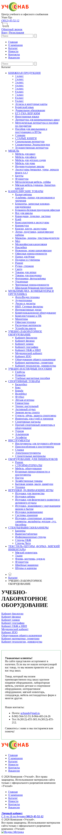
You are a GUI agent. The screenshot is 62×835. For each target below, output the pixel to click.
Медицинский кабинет (28, 353)
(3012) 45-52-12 (10, 20)
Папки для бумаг (25, 256)
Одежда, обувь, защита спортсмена (35, 415)
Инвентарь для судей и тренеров (34, 418)
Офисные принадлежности (31, 253)
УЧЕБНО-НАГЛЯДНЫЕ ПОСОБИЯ (30, 368)
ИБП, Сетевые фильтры (29, 306)
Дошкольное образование (30, 110)
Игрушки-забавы (25, 496)
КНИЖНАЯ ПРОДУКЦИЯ (24, 72)
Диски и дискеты (25, 303)
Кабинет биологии (26, 337)
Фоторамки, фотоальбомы (30, 278)
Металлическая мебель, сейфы (33, 181)
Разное (19, 262)
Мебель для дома (25, 163)
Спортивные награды (28, 421)
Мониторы (21, 318)
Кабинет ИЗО (23, 356)
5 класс (19, 88)
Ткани (19, 555)
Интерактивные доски (28, 309)
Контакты (14, 54)
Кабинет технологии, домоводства (35, 365)
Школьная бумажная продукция (34, 287)
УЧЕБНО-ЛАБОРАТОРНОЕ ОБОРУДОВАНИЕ (25, 333)
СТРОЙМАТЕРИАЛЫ (28, 465)
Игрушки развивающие (29, 512)
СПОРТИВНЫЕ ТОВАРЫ (24, 381)
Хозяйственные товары (29, 480)
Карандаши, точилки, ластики (33, 216)
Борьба (19, 390)
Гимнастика (22, 403)
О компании (15, 45)
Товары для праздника (28, 275)
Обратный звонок (11, 29)
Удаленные (21, 281)
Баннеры (20, 530)
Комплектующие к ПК (28, 315)
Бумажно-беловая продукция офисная (37, 209)
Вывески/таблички (26, 533)
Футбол (19, 396)
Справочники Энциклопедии (32, 144)
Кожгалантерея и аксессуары (32, 222)
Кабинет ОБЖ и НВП (28, 350)
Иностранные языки (27, 116)
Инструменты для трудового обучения (37, 443)
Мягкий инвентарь (26, 552)
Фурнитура (21, 178)
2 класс (19, 79)
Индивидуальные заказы (29, 166)
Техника (20, 487)
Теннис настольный (27, 406)
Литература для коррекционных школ (37, 119)
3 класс (19, 82)
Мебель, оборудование (28, 468)
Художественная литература (31, 147)
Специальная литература (29, 141)
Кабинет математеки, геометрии (34, 362)
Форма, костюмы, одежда (30, 558)
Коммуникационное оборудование (35, 312)
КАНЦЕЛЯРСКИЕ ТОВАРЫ (25, 191)
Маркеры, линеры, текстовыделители (37, 238)
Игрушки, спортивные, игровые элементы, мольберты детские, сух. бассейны (35, 521)
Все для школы (24, 213)
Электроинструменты (28, 452)
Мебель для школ (25, 153)
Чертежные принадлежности (32, 284)
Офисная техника (25, 322)
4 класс (19, 85)
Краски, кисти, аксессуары (31, 228)
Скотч (18, 269)
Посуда (19, 477)
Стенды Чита (23, 543)
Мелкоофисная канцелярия (31, 244)
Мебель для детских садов (30, 160)
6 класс (19, 91)
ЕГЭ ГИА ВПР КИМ (27, 113)
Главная (13, 41)
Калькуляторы (23, 194)
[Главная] (10, 574)
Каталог (13, 48)
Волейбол (21, 393)
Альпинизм (22, 434)
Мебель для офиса (25, 157)
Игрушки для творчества (29, 493)
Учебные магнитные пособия (32, 378)
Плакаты (20, 375)
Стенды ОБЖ (23, 540)
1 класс (19, 76)
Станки (19, 449)
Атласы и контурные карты (31, 104)
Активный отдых (25, 409)
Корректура (22, 225)
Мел (17, 241)
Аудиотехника (23, 300)
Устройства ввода (25, 328)
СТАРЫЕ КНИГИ (26, 138)
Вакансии (14, 57)
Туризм (19, 431)
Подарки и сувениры (27, 259)
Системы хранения (26, 515)
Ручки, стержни (24, 266)
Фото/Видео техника (27, 297)
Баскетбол (21, 384)
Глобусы (20, 371)
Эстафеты (21, 437)
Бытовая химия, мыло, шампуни (34, 484)
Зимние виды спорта (27, 412)
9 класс (19, 100)
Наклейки (21, 247)
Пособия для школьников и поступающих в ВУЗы (31, 131)
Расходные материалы (28, 325)
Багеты (19, 175)
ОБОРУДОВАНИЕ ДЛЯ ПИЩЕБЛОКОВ (33, 459)
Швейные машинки (26, 565)
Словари (20, 135)
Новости (13, 51)
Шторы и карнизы (26, 568)
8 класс (19, 97)
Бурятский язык (24, 107)
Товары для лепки (25, 272)
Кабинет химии (24, 343)
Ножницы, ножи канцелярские (33, 250)
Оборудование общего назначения (35, 359)
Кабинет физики (25, 340)
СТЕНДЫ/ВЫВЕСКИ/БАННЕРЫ (28, 527)
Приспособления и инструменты (34, 446)
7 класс (19, 94)
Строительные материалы (30, 456)
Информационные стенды (30, 537)
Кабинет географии (26, 347)
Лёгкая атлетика (24, 399)
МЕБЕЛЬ (13, 150)
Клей (18, 219)
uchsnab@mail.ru (30, 713)
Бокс (18, 387)
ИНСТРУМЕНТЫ (19, 440)
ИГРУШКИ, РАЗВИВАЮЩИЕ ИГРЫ (30, 490)
